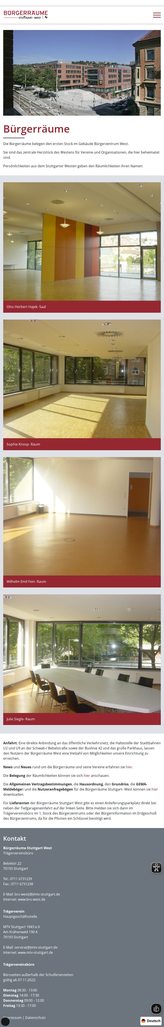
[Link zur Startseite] (25, 15)
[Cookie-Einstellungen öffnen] (5, 1021)
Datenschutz (35, 1017)
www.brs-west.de (31, 899)
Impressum (12, 1017)
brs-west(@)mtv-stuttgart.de (37, 894)
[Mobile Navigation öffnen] (157, 15)
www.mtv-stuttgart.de (35, 952)
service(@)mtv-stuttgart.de (36, 947)
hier (129, 767)
